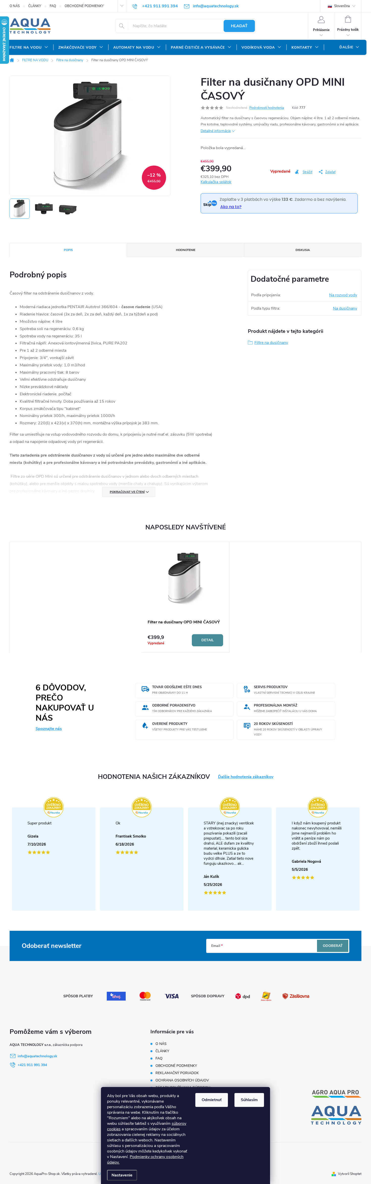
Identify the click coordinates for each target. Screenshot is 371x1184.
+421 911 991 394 (32, 1065)
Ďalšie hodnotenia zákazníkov (245, 777)
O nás (15, 6)
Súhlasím (249, 1100)
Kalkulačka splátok (216, 181)
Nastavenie (122, 1175)
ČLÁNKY (34, 6)
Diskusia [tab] (303, 250)
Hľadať (239, 26)
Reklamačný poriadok (177, 1073)
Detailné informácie (216, 131)
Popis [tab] (68, 250)
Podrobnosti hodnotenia (266, 108)
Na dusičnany (345, 308)
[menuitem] (29, 47)
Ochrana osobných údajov (182, 1080)
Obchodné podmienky (84, 6)
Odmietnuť (212, 1100)
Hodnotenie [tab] (185, 250)
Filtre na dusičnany (271, 342)
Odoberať (333, 945)
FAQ (53, 6)
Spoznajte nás (49, 728)
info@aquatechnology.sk (37, 1056)
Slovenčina (341, 6)
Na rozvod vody (343, 295)
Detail (207, 640)
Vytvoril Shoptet (349, 1174)
